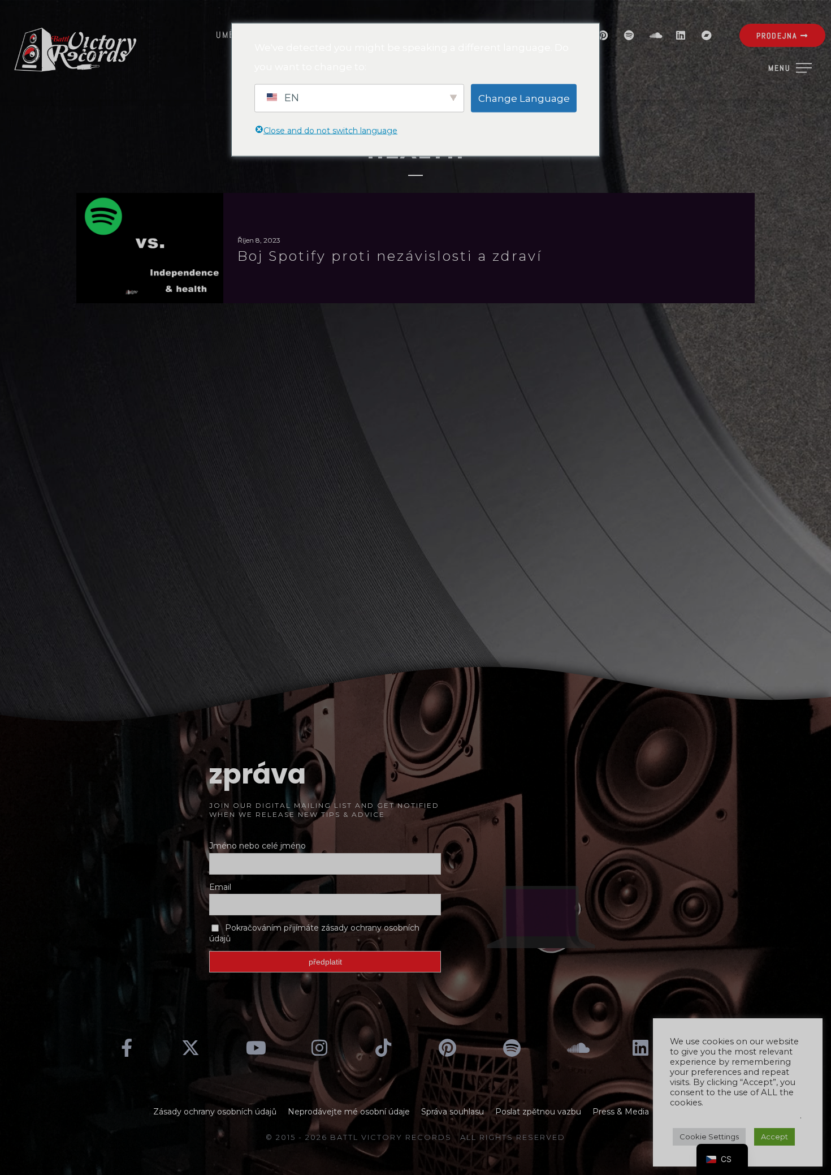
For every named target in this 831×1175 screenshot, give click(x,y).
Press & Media (620, 1112)
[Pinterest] (602, 35)
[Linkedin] (680, 35)
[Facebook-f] (126, 1047)
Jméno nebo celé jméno (257, 846)
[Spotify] (628, 35)
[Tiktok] (383, 1047)
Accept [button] (774, 1136)
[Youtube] (255, 1047)
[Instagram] (319, 1047)
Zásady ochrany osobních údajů (214, 1112)
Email (220, 887)
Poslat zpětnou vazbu (538, 1112)
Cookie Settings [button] (709, 1136)
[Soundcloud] (654, 35)
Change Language (524, 98)
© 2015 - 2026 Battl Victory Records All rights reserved (415, 1137)
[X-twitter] (191, 1047)
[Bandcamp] (706, 35)
